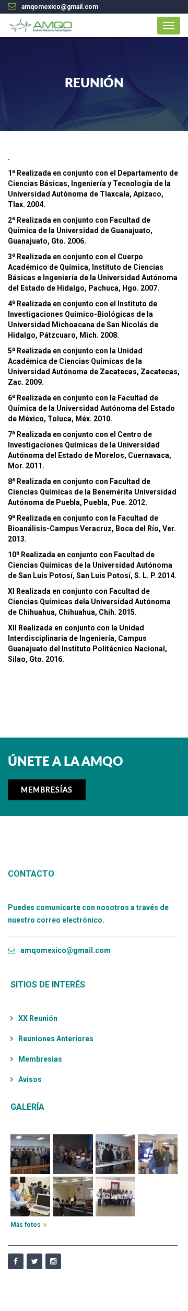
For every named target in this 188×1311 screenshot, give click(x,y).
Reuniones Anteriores (55, 1038)
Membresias (40, 1059)
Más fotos (25, 1224)
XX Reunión (37, 1018)
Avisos (30, 1079)
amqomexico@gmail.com (65, 950)
